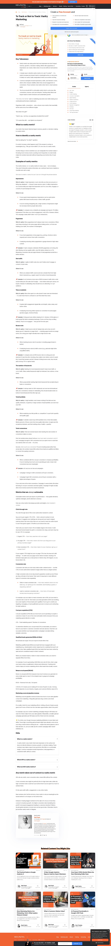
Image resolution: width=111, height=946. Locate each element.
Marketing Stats (47, 6)
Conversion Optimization (74, 95)
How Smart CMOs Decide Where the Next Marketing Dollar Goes (82, 873)
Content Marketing (73, 94)
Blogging (71, 92)
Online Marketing (73, 103)
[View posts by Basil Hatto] (73, 887)
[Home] (16, 11)
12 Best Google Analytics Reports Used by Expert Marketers (55, 873)
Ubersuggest (23, 26)
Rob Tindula (78, 925)
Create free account (71, 28)
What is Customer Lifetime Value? (54, 911)
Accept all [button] (100, 940)
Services (55, 6)
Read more (101, 937)
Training (65, 6)
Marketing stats (64, 937)
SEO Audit (71, 108)
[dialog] (100, 937)
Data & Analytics (24, 12)
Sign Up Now (87, 78)
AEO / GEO (72, 90)
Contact (83, 6)
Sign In (92, 6)
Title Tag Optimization (74, 112)
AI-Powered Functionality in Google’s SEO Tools (79, 912)
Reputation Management (74, 105)
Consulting (78, 6)
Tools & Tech (70, 6)
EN (29, 6)
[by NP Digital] (23, 7)
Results (60, 6)
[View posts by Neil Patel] (18, 886)
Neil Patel (22, 24)
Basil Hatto (78, 886)
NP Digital (27, 25)
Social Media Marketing (74, 110)
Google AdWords (73, 101)
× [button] (108, 930)
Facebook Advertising (74, 99)
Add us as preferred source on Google (80, 35)
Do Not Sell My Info (21, 939)
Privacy (15, 939)
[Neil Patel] (21, 5)
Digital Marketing (73, 97)
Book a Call (80, 55)
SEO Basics (72, 106)
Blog (40, 6)
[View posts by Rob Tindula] (73, 926)
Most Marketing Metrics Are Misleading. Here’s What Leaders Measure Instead (27, 913)
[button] (100, 942)
